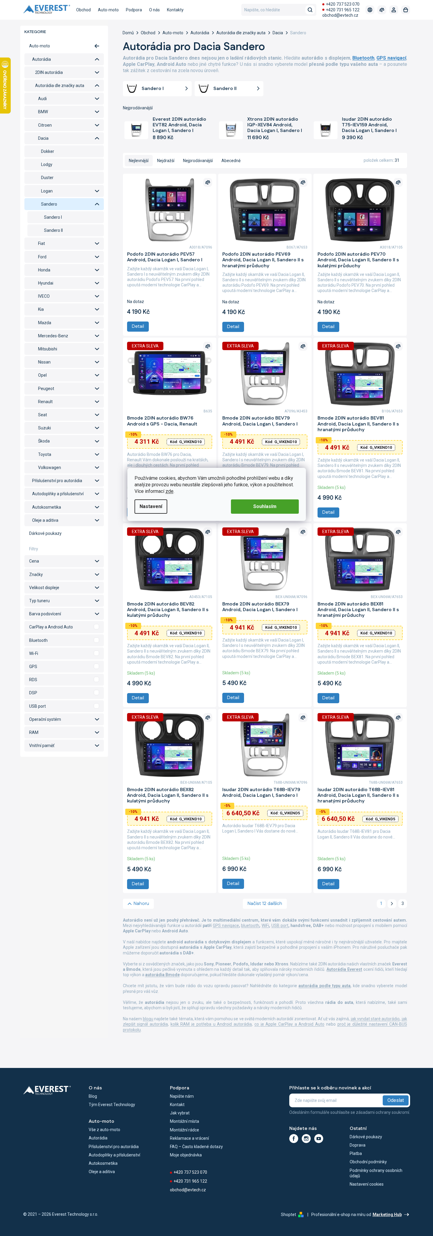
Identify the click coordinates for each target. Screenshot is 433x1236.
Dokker (47, 151)
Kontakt (177, 1104)
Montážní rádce (184, 1130)
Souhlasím (264, 506)
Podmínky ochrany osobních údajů (376, 1173)
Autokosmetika (46, 507)
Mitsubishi (47, 349)
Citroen (45, 125)
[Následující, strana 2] (391, 903)
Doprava (357, 1145)
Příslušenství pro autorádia (57, 480)
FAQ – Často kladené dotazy (196, 1146)
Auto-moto (39, 46)
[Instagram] (306, 1138)
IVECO (44, 296)
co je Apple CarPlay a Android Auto (289, 1024)
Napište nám (182, 1096)
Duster (47, 177)
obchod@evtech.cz (340, 15)
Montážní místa (184, 1121)
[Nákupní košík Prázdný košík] (405, 9)
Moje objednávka (186, 1155)
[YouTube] (318, 1138)
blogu (148, 1018)
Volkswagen (49, 467)
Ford (42, 256)
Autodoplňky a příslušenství (58, 493)
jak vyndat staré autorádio (375, 1018)
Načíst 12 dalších (265, 903)
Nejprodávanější (198, 160)
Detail (138, 326)
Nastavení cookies (367, 1184)
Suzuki (44, 428)
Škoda (44, 441)
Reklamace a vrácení (189, 1138)
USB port (279, 925)
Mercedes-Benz (53, 335)
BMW (43, 111)
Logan (47, 191)
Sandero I (53, 217)
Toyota (44, 454)
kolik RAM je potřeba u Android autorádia (211, 1024)
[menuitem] (83, 10)
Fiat (41, 243)
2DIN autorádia (49, 72)
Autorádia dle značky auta (59, 85)
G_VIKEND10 (185, 442)
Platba (356, 1153)
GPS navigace (226, 925)
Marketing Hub (387, 1214)
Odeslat (395, 1100)
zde (169, 491)
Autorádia (41, 59)
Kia (41, 309)
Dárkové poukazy (45, 533)
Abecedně (230, 160)
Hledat (310, 9)
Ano (64, 627)
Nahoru (141, 903)
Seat (42, 414)
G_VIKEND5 (285, 813)
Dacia (43, 138)
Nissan (44, 362)
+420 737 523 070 (342, 4)
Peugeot (46, 388)
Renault (45, 401)
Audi (42, 98)
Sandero (49, 204)
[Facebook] (293, 1138)
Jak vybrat (180, 1113)
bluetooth (250, 925)
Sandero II (53, 230)
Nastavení (151, 506)
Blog (93, 1096)
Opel (42, 375)
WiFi (265, 925)
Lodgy (46, 164)
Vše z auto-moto (104, 1129)
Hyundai (45, 283)
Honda (44, 270)
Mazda (44, 322)
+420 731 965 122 (342, 9)
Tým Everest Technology (112, 1104)
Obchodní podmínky (368, 1161)
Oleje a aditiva (45, 520)
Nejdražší (165, 160)
